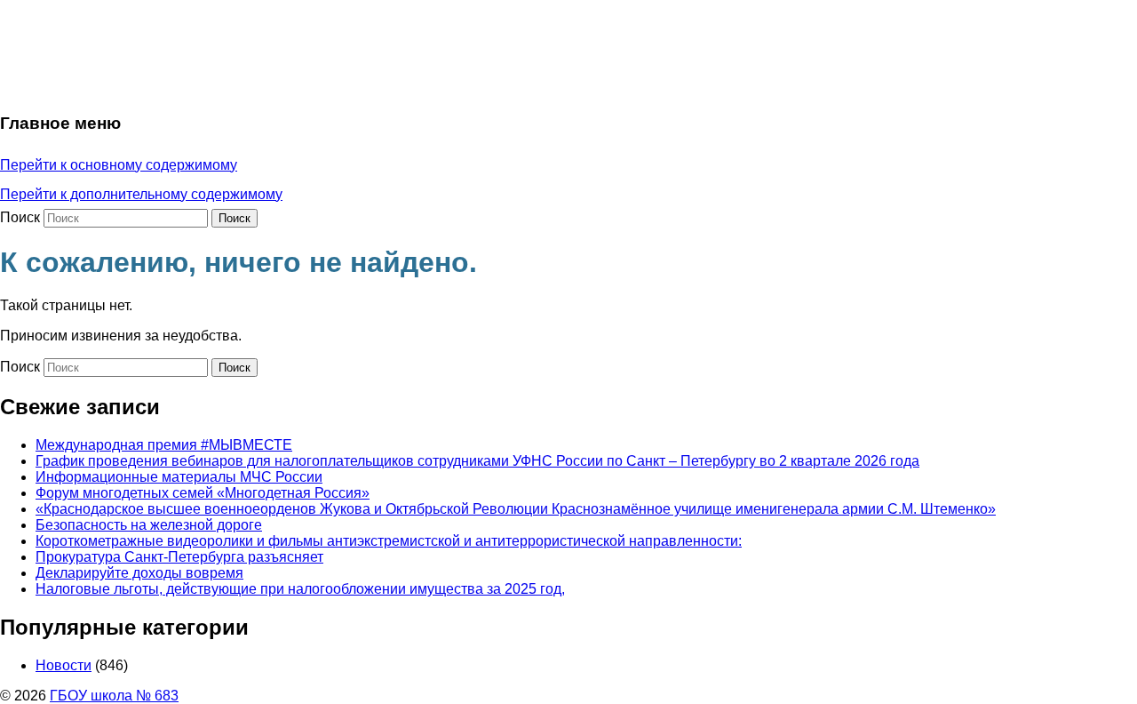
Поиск (20, 217)
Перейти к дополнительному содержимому (141, 194)
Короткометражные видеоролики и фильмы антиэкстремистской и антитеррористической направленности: (389, 540)
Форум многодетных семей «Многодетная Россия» (203, 492)
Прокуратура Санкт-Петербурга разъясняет (179, 556)
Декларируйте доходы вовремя (139, 572)
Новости (63, 665)
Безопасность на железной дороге (149, 524)
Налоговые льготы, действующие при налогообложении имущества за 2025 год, (300, 588)
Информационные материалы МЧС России (179, 476)
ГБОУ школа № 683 (114, 695)
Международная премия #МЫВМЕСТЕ (164, 444)
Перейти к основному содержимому (118, 164)
